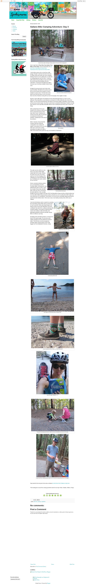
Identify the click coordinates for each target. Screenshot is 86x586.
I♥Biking (28, 20)
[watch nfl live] (36, 579)
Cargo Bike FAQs (20, 20)
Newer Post (33, 564)
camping (39, 501)
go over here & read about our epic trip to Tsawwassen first (41, 68)
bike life (35, 501)
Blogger (48, 583)
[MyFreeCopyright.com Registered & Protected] (43, 578)
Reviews (34, 20)
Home (12, 20)
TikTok (14, 30)
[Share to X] (36, 500)
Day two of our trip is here (44, 69)
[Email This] (34, 500)
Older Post (72, 564)
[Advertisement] (52, 553)
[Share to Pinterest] (39, 500)
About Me (40, 20)
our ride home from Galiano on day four (60, 483)
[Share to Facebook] (37, 500)
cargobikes (43, 501)
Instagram (15, 29)
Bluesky (14, 26)
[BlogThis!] (35, 500)
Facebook (15, 27)
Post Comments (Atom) (41, 566)
